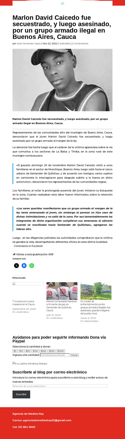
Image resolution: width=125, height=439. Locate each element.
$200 (43, 351)
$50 (28, 351)
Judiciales (64, 43)
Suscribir (21, 394)
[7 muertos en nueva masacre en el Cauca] (27, 291)
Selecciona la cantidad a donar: (31, 346)
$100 (35, 351)
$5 (15, 351)
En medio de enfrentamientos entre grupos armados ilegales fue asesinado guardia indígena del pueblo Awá (95, 307)
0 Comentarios (80, 43)
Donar (74, 355)
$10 (21, 351)
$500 (51, 351)
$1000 (60, 351)
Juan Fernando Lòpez (29, 43)
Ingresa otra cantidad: (25, 355)
